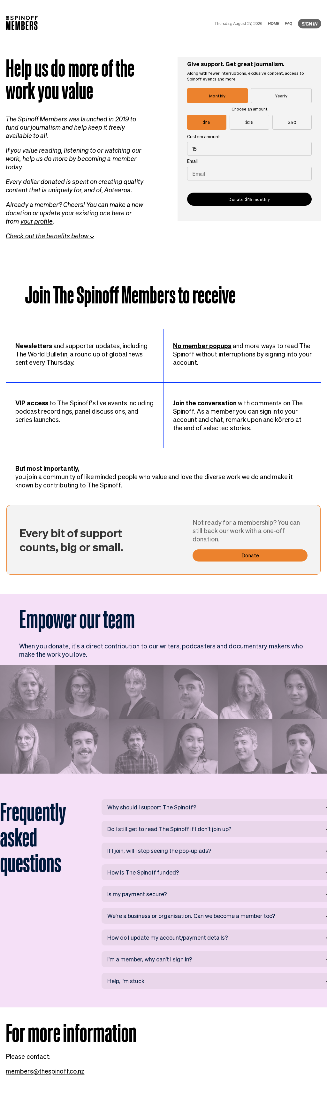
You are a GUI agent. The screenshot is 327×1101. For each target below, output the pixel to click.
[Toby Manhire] (136, 746)
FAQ (288, 23)
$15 (206, 122)
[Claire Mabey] (245, 692)
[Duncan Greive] (245, 746)
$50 (292, 122)
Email (192, 161)
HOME (273, 23)
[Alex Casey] (27, 746)
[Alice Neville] (136, 692)
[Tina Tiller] (191, 746)
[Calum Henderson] (191, 692)
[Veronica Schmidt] (82, 692)
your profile (36, 221)
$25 (249, 122)
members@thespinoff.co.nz (45, 1071)
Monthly (217, 95)
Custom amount (203, 136)
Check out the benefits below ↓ (50, 236)
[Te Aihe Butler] (82, 746)
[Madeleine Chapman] (299, 746)
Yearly (281, 95)
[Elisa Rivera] (299, 692)
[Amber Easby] (27, 692)
